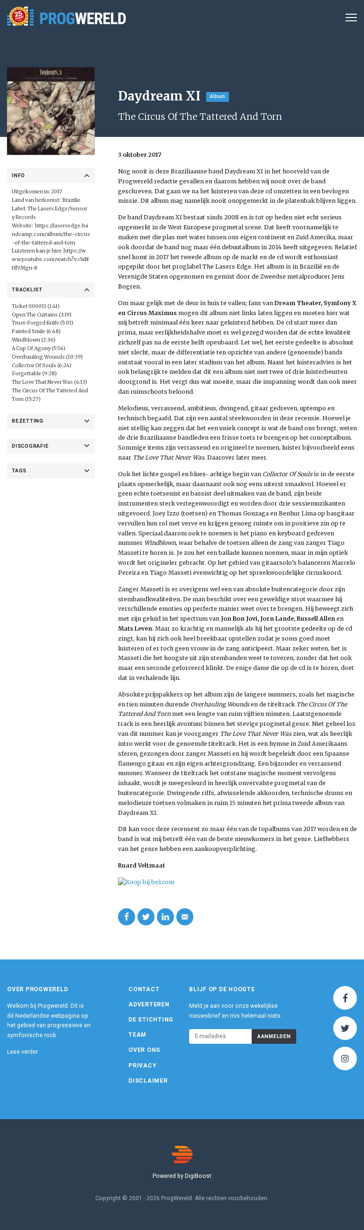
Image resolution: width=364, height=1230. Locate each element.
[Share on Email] (184, 916)
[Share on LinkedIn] (165, 916)
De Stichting (150, 1019)
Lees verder (22, 1052)
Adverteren (149, 1004)
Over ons (144, 1050)
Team (137, 1034)
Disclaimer (148, 1080)
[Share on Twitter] (146, 916)
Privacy (142, 1065)
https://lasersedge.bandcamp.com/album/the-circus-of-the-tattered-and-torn (51, 234)
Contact (143, 989)
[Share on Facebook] (126, 916)
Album (217, 96)
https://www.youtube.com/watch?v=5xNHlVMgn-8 (50, 259)
